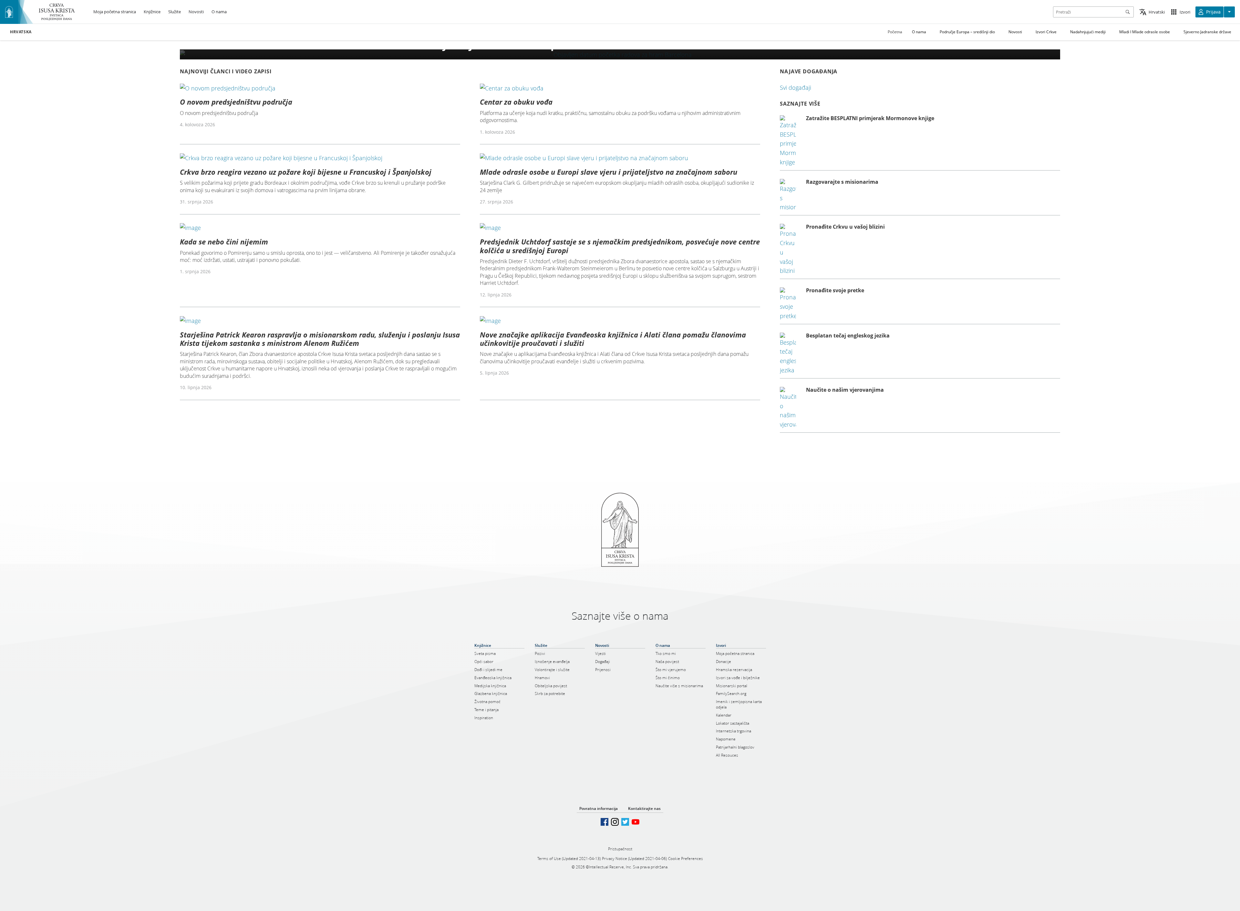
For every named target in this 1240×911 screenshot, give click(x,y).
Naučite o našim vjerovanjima (845, 389)
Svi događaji (795, 87)
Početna (895, 32)
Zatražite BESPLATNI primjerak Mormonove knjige (870, 118)
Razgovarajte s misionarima (842, 181)
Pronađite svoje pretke (835, 290)
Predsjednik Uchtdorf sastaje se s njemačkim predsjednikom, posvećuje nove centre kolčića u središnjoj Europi (620, 246)
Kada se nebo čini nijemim (224, 241)
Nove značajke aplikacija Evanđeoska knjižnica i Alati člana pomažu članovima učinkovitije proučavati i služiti (613, 339)
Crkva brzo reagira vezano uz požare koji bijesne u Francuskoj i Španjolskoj (305, 172)
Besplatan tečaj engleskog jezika (848, 335)
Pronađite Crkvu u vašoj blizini (845, 226)
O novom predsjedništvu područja (236, 102)
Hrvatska (21, 32)
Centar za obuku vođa (516, 102)
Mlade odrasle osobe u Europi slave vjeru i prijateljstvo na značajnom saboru (608, 172)
